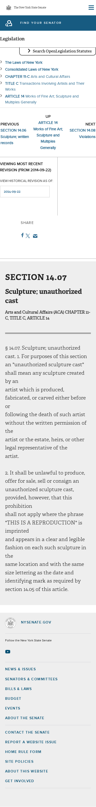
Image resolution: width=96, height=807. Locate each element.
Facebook (21, 235)
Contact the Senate (27, 732)
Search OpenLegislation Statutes (62, 51)
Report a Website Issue (31, 742)
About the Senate (24, 718)
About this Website (26, 771)
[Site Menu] (91, 7)
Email (34, 236)
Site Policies (19, 761)
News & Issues (20, 669)
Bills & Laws (18, 689)
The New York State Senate (30, 7)
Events (12, 708)
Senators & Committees (31, 679)
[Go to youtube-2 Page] (8, 651)
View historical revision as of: (26, 181)
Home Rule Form (23, 752)
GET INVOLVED (19, 781)
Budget (13, 699)
